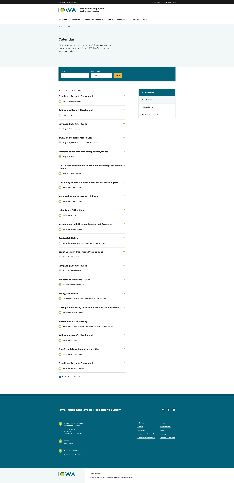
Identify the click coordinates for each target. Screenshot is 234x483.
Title (63, 71)
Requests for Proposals (146, 434)
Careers (140, 427)
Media (162, 430)
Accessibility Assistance (146, 437)
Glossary (163, 434)
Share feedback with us (73, 455)
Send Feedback (95, 473)
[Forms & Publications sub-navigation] (102, 20)
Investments (142, 430)
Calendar (140, 423)
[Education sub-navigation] (81, 20)
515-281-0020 (68, 443)
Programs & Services (169, 2)
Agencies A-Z (156, 2)
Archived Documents (167, 437)
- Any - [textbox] (96, 76)
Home (62, 27)
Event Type (95, 71)
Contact (162, 423)
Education (71, 27)
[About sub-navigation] (112, 20)
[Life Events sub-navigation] (68, 20)
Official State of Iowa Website (67, 2)
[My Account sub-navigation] (129, 20)
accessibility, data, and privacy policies (121, 477)
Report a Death (165, 427)
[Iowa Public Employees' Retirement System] (67, 10)
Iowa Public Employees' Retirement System (92, 10)
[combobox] (101, 75)
